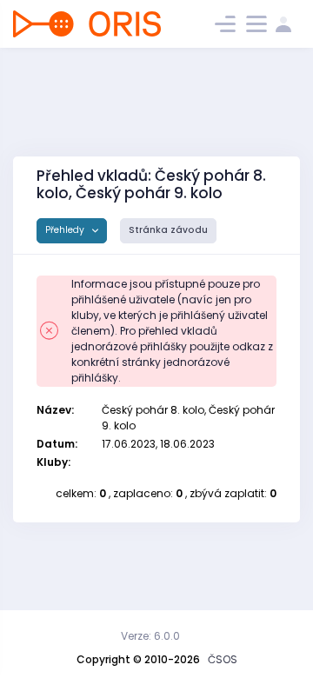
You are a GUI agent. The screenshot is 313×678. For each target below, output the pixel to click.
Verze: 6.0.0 (150, 635)
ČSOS (222, 659)
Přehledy (66, 229)
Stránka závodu (168, 229)
